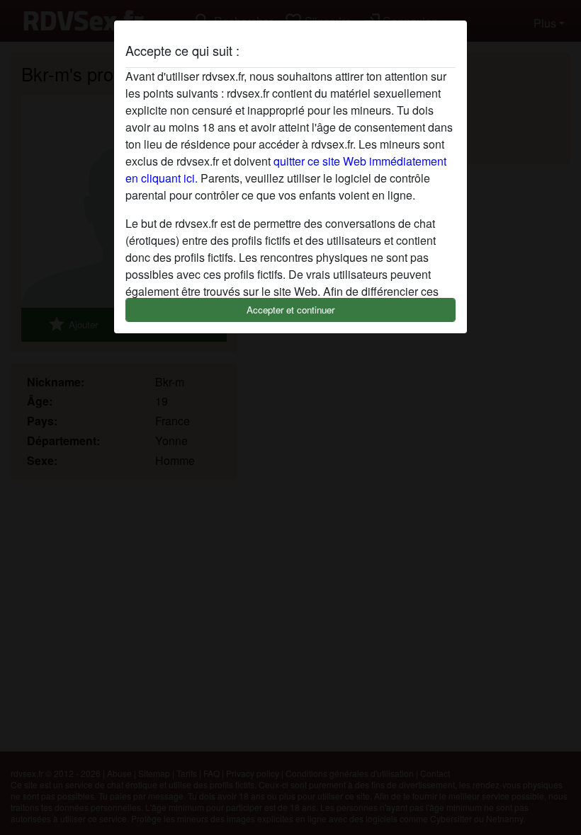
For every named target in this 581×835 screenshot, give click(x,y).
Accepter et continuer (290, 309)
